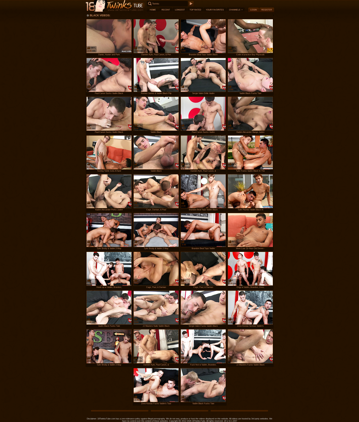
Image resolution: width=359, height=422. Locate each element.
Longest (180, 9)
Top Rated (195, 9)
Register (266, 9)
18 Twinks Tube (115, 6)
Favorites (215, 9)
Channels (236, 9)
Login (253, 9)
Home (153, 9)
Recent (165, 9)
